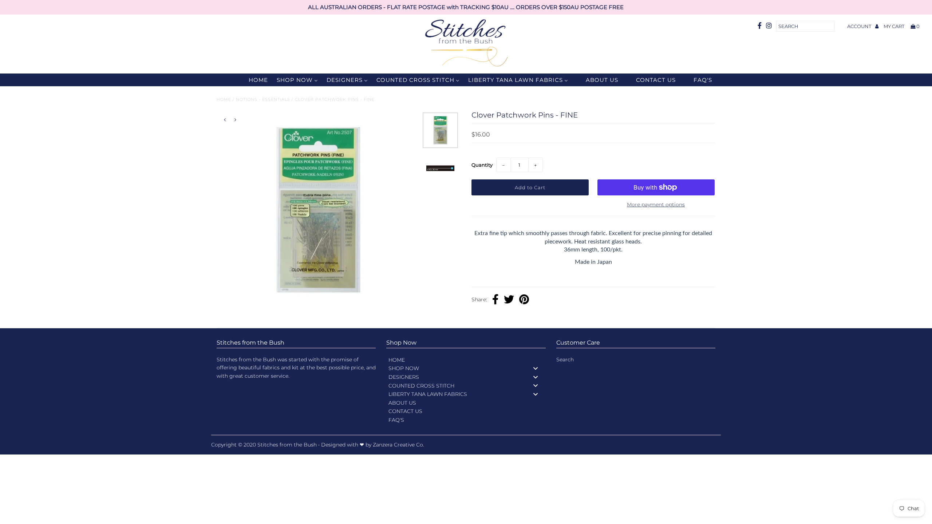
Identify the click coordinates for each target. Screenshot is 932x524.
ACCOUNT (859, 26)
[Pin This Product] (524, 300)
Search (565, 359)
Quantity (482, 165)
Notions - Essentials (263, 99)
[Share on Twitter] (509, 300)
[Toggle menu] (535, 368)
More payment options (656, 204)
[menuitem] (253, 80)
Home (224, 99)
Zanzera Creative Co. (398, 444)
